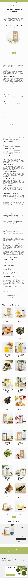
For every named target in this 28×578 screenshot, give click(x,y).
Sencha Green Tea (20, 336)
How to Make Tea (16, 559)
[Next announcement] (26, 1)
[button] (1, 4)
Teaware (9, 560)
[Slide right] (15, 51)
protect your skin (17, 167)
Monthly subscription (20, 535)
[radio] (16, 532)
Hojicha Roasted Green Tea (20, 477)
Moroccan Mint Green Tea (20, 354)
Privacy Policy (23, 560)
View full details (18, 541)
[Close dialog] (26, 566)
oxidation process (18, 71)
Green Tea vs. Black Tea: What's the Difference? (12, 295)
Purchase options (18, 531)
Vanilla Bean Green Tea (7, 424)
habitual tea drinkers (12, 158)
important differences (6, 216)
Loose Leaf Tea (10, 558)
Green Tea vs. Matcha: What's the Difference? (12, 296)
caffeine (17, 103)
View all (14, 53)
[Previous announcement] (1, 1)
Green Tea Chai (7, 512)
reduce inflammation (19, 181)
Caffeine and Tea (16, 563)
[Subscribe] (20, 551)
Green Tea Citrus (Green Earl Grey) (20, 512)
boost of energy (6, 104)
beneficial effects (11, 98)
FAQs (22, 558)
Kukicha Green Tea (7, 477)
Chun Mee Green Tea (20, 389)
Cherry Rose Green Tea (20, 424)
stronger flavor (19, 225)
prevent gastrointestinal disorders (9, 188)
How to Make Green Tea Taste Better (10, 297)
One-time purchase (20, 532)
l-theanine (18, 112)
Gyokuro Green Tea (20, 442)
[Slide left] (12, 51)
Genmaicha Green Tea (7, 442)
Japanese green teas (6, 82)
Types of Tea (16, 561)
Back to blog (15, 300)
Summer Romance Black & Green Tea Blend (7, 336)
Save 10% (10, 575)
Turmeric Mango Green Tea (7, 354)
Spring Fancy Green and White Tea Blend (8, 389)
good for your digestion (12, 187)
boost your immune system (10, 174)
